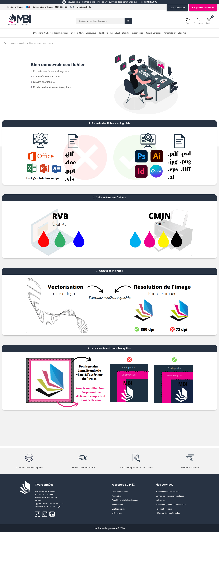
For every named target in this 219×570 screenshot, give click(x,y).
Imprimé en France (15, 7)
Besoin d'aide (117, 504)
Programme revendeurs (203, 8)
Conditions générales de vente (125, 500)
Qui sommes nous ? (120, 491)
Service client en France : (43, 7)
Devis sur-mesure (177, 8)
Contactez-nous (118, 509)
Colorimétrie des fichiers (46, 76)
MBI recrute (117, 513)
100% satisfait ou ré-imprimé (168, 513)
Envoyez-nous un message (47, 506)
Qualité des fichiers (44, 82)
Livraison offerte (84, 7)
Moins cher (160, 500)
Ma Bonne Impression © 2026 (109, 528)
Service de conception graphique (170, 496)
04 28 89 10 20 (61, 7)
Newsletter (116, 496)
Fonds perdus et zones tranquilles (52, 87)
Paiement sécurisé (164, 509)
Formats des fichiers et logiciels (51, 71)
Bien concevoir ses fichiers (167, 491)
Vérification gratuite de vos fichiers (171, 504)
